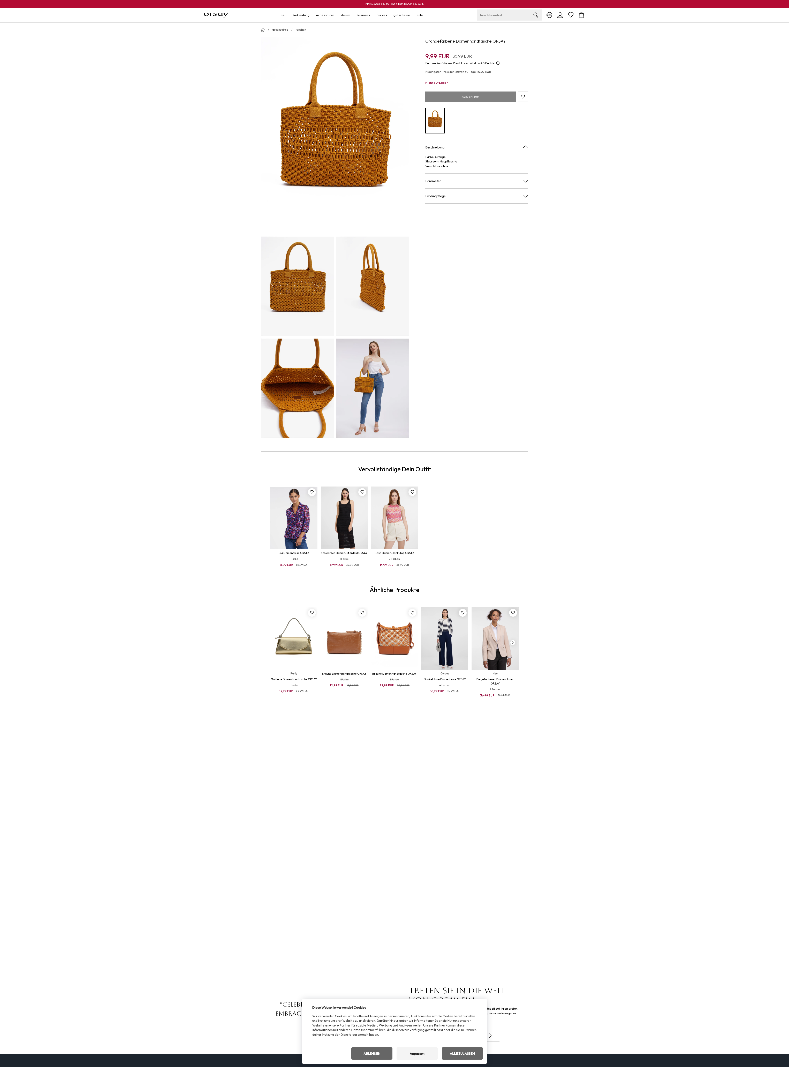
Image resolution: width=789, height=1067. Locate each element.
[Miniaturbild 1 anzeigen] (297, 286)
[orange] (435, 120)
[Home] (263, 30)
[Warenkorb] (581, 15)
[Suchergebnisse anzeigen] (535, 15)
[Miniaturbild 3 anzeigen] (297, 388)
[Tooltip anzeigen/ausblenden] (497, 63)
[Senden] (490, 1036)
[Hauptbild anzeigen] (335, 135)
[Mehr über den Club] (549, 15)
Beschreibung (434, 147)
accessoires (280, 29)
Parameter (433, 181)
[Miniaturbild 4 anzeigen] (372, 388)
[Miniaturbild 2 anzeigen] (372, 286)
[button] (523, 97)
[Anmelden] (560, 15)
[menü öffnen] (287, 15)
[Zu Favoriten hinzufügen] (312, 492)
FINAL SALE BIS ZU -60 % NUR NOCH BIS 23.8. (395, 4)
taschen (301, 29)
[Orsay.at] (216, 15)
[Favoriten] (571, 15)
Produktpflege (435, 196)
